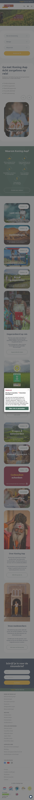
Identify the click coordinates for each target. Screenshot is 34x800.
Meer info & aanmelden (17, 408)
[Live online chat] (30, 796)
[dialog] (17, 400)
